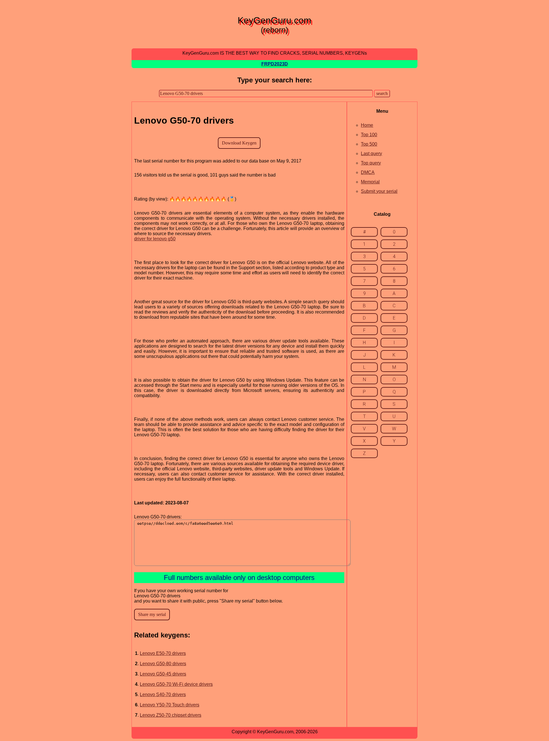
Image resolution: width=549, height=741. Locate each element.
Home (367, 125)
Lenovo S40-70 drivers (163, 694)
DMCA (368, 172)
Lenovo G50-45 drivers (163, 673)
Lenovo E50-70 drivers (163, 653)
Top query (371, 163)
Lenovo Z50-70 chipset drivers (170, 715)
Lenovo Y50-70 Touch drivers (169, 704)
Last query (371, 153)
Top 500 (369, 144)
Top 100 (369, 134)
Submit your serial (379, 191)
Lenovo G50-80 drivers (163, 663)
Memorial (370, 181)
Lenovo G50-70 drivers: (158, 516)
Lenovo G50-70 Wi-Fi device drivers (176, 684)
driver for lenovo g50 (155, 238)
